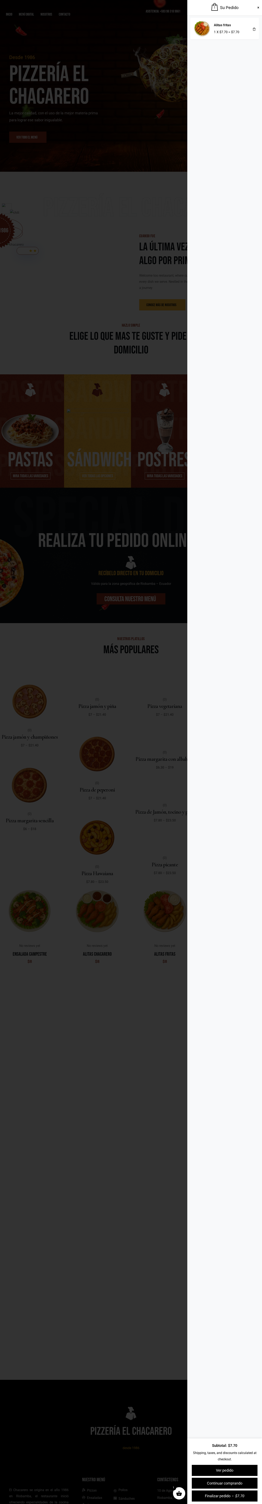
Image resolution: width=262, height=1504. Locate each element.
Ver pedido (224, 1470)
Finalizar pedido (224, 1496)
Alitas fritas (222, 25)
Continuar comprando (224, 1483)
